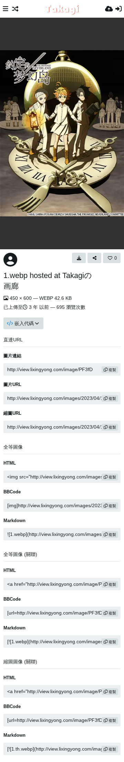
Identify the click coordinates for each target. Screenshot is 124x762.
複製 (111, 370)
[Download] (79, 258)
